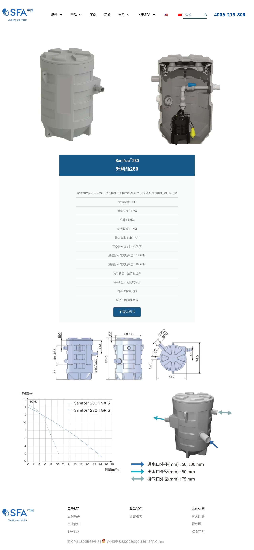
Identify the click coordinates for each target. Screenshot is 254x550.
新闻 (107, 14)
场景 (54, 14)
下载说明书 (127, 312)
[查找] (206, 14)
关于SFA (144, 14)
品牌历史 (73, 516)
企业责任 (73, 524)
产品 (73, 14)
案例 (93, 14)
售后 (121, 14)
